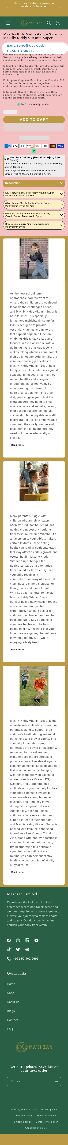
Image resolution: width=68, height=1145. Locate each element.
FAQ (10, 1029)
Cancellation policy (36, 1128)
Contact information (47, 1122)
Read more (17, 445)
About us (13, 1002)
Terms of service (46, 1115)
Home (11, 984)
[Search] (48, 23)
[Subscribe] (56, 1081)
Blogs (11, 1011)
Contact (12, 1020)
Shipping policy (23, 1122)
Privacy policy (24, 1115)
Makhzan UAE (29, 1109)
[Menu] (8, 23)
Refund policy (49, 1109)
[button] (34, 128)
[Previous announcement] (7, 8)
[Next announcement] (61, 8)
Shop (10, 993)
